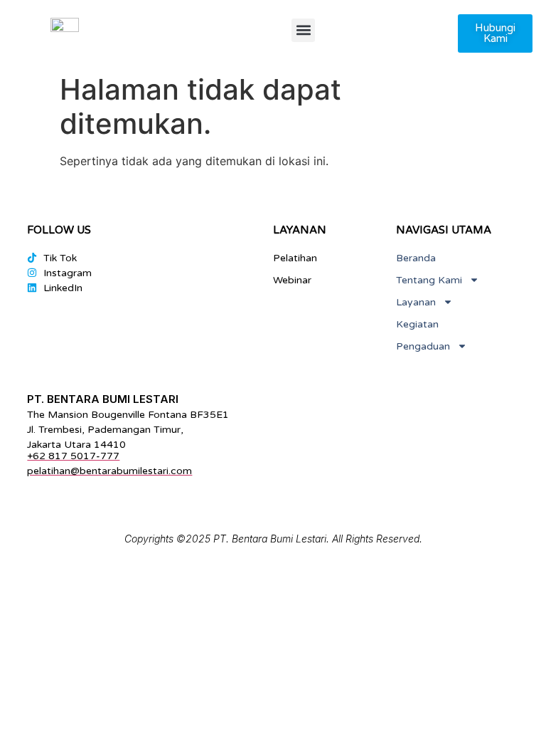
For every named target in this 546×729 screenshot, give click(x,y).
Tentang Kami (429, 280)
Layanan (416, 302)
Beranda (416, 258)
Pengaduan (423, 346)
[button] (303, 30)
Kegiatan (417, 324)
